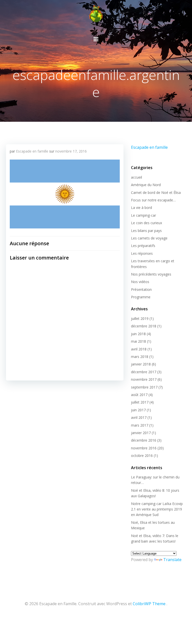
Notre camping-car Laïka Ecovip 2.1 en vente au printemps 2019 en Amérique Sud (157, 509)
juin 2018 (138, 333)
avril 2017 (138, 417)
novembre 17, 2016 (71, 151)
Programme (140, 297)
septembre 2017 (144, 387)
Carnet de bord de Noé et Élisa (156, 192)
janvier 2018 (141, 364)
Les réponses (142, 253)
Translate (172, 559)
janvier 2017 (141, 432)
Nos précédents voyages (151, 274)
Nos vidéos (140, 281)
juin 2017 (138, 410)
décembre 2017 (143, 371)
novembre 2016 (143, 448)
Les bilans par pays (146, 230)
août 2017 (139, 394)
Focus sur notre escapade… (153, 200)
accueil (136, 177)
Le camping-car (143, 215)
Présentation (141, 289)
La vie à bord (141, 207)
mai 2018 (138, 341)
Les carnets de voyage (149, 238)
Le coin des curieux (146, 222)
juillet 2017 (139, 402)
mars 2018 (139, 356)
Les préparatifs (143, 245)
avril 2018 (138, 349)
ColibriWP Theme (149, 603)
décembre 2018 (143, 326)
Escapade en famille (32, 151)
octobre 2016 (142, 455)
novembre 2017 (143, 379)
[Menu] (96, 39)
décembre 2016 (143, 440)
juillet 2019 (139, 318)
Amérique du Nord (146, 184)
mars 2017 (139, 425)
